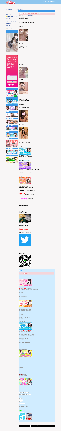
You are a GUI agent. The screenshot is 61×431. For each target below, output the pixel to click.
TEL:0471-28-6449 (21, 248)
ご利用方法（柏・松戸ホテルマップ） (11, 21)
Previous (7, 42)
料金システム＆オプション (9, 14)
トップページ (8, 11)
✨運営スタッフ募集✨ (9, 28)
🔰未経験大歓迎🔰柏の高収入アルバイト (11, 16)
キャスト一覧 (8, 18)
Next (16, 42)
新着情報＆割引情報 (8, 23)
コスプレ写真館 (8, 25)
